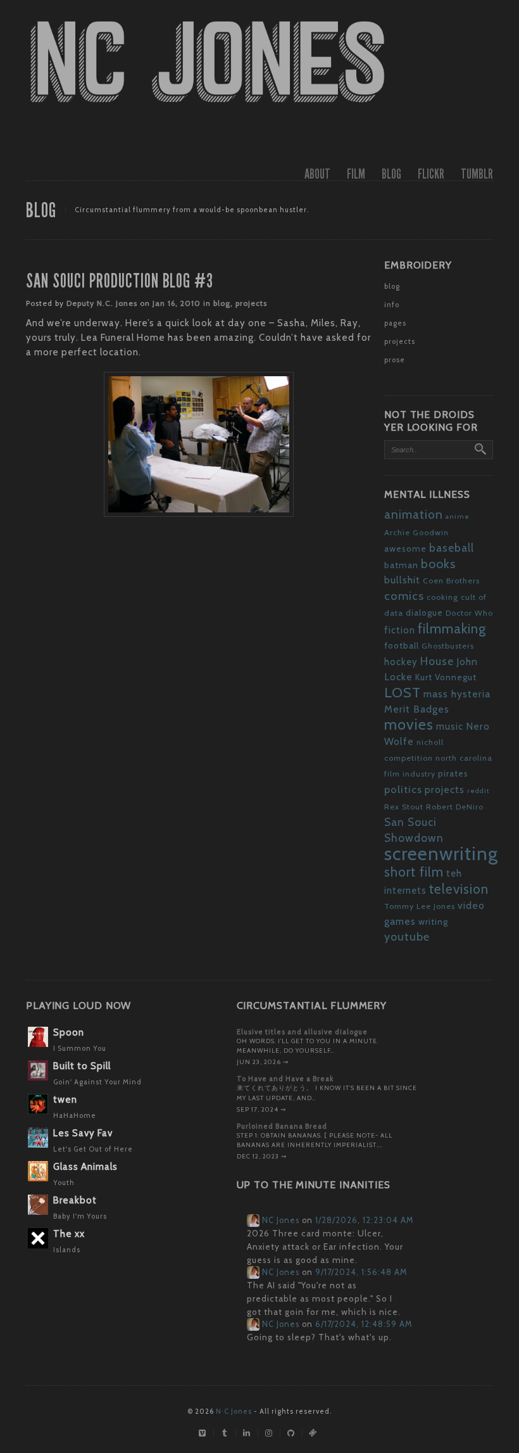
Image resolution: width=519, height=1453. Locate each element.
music (449, 726)
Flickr (431, 173)
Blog (391, 173)
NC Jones (279, 1220)
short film (414, 872)
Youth (64, 1182)
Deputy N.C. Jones (101, 303)
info (391, 304)
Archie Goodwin (416, 532)
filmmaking (452, 628)
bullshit (402, 580)
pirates (453, 773)
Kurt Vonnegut (446, 677)
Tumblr (477, 173)
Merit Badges (416, 709)
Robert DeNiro (455, 806)
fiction (399, 630)
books (438, 563)
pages (395, 323)
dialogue (424, 612)
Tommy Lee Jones (419, 906)
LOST (402, 692)
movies (409, 724)
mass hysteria (457, 694)
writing (433, 922)
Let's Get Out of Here (93, 1149)
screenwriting (441, 853)
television (459, 888)
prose (394, 359)
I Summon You (79, 1048)
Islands (66, 1249)
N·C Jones (234, 1411)
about (317, 173)
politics (403, 789)
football (401, 645)
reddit (478, 791)
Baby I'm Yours (80, 1216)
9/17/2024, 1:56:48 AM (361, 1272)
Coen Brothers (451, 580)
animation (413, 514)
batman (401, 565)
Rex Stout (403, 806)
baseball (451, 547)
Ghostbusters (448, 645)
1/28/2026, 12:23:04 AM (364, 1220)
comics (404, 595)
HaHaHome (74, 1115)
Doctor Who (469, 613)
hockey (401, 662)
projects (251, 303)
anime (458, 516)
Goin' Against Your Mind (97, 1081)
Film (356, 173)
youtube (407, 937)
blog (221, 303)
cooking (442, 597)
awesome (405, 548)
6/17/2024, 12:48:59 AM (363, 1324)
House (437, 661)
